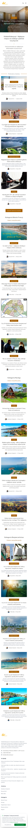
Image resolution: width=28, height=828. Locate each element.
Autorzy (3, 786)
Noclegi (14, 17)
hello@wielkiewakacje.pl (8, 754)
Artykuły (3, 758)
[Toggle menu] (25, 3)
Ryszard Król (4, 791)
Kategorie (4, 797)
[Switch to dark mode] (23, 3)
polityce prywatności (14, 822)
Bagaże (2, 809)
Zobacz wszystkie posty (14, 220)
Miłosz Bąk (3, 793)
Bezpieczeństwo (14, 121)
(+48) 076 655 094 (6, 752)
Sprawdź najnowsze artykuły (14, 210)
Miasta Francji (14, 81)
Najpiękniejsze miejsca (14, 156)
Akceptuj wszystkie (20, 824)
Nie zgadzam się (8, 824)
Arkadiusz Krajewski (5, 788)
